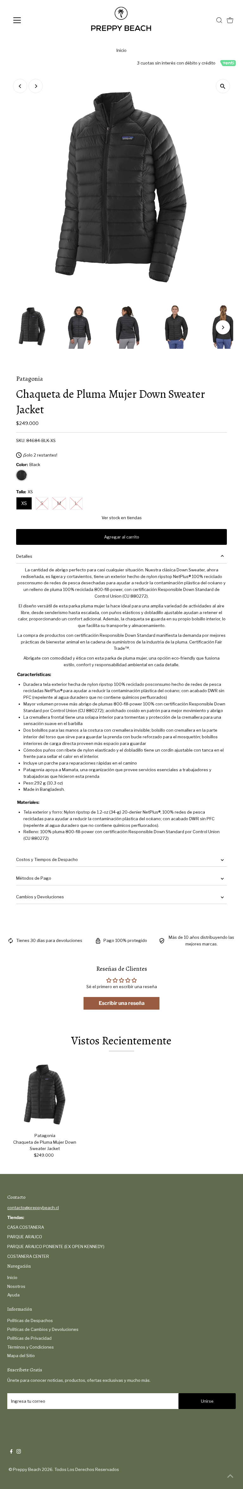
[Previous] (20, 86)
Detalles (24, 556)
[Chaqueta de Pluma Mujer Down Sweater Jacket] (45, 1094)
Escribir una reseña (122, 1003)
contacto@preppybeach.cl (33, 1207)
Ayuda (13, 1294)
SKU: (20, 440)
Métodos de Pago (33, 878)
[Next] (35, 86)
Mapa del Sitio (21, 1355)
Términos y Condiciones (30, 1347)
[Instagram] (18, 1452)
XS (24, 503)
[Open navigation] (36, 20)
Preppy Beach (27, 1469)
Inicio (121, 50)
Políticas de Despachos (30, 1320)
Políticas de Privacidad (29, 1338)
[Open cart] (230, 20)
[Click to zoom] (223, 86)
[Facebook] (11, 1452)
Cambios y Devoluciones (40, 896)
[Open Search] (219, 20)
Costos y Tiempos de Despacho (47, 859)
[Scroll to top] (230, 1476)
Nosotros (16, 1286)
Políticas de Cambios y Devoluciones (42, 1329)
